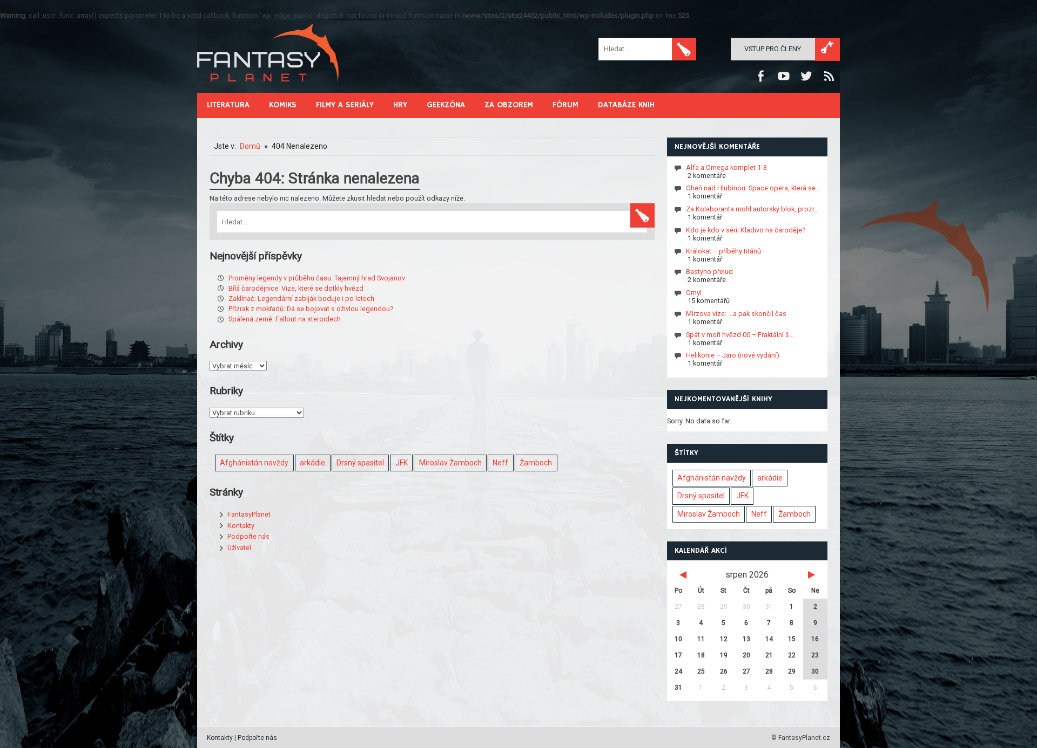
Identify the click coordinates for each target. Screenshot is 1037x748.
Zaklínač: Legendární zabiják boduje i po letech (301, 298)
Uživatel (239, 548)
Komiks (283, 105)
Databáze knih (626, 105)
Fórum (565, 105)
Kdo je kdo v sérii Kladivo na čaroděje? (745, 230)
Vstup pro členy (772, 49)
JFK (401, 462)
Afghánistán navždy (254, 462)
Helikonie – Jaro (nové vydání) (732, 355)
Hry (400, 105)
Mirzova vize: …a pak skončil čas (736, 314)
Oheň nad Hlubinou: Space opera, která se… (753, 188)
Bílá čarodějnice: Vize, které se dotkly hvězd (295, 288)
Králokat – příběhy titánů (723, 250)
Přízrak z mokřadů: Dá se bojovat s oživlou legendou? (310, 309)
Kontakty (240, 525)
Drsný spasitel (360, 462)
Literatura (228, 105)
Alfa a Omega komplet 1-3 (726, 167)
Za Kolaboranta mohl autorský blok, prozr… (752, 209)
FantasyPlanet (249, 514)
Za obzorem (508, 105)
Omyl (694, 293)
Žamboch (536, 462)
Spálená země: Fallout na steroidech (284, 319)
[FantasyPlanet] (268, 90)
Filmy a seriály (345, 105)
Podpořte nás (248, 536)
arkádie (312, 462)
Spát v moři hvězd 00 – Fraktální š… (740, 334)
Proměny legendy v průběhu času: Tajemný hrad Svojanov (316, 278)
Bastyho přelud (709, 271)
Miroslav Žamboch (450, 462)
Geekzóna (446, 105)
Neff (500, 462)
